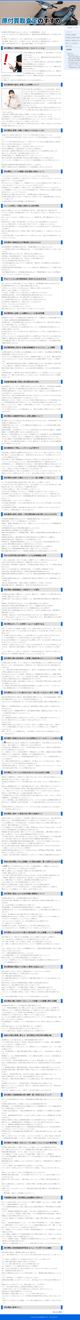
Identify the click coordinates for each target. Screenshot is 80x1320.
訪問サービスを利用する (71, 43)
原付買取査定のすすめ (43, 1317)
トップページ (68, 32)
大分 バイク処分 (57, 1312)
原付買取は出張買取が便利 (72, 37)
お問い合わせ (68, 46)
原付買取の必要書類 (70, 34)
